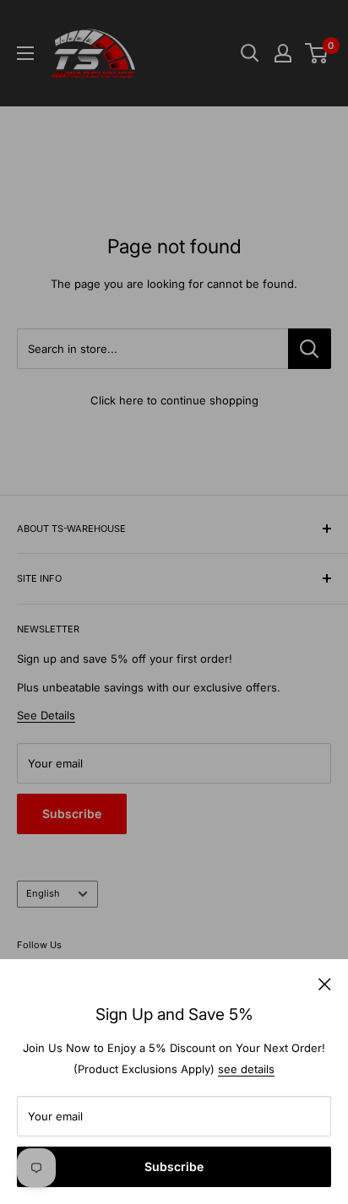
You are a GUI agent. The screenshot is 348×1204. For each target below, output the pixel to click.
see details (246, 1069)
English (43, 893)
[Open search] (250, 53)
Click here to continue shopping (174, 400)
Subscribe (174, 1166)
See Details (46, 715)
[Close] (324, 983)
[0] (317, 53)
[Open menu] (25, 53)
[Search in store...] (309, 348)
